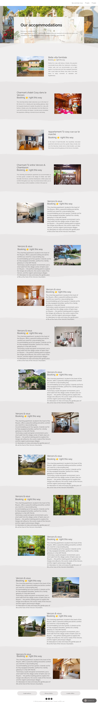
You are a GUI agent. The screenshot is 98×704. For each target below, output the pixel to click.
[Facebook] (46, 699)
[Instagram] (51, 699)
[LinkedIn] (49, 699)
